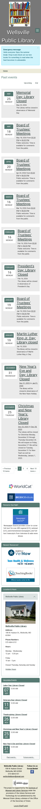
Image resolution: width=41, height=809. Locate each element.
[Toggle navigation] (37, 30)
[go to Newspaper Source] (20, 517)
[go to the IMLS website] (20, 783)
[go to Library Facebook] (32, 772)
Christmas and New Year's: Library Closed (20, 729)
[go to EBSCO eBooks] (20, 497)
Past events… (11, 757)
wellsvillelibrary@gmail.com (13, 776)
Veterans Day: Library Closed (15, 700)
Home (5, 71)
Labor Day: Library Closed (13, 685)
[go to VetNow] (20, 553)
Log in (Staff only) (21, 806)
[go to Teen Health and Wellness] (20, 562)
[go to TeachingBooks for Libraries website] (20, 575)
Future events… (29, 757)
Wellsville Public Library (14, 597)
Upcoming (28, 83)
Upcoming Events (10, 680)
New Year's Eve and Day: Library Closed (19, 744)
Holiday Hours (10, 669)
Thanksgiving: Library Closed (15, 715)
